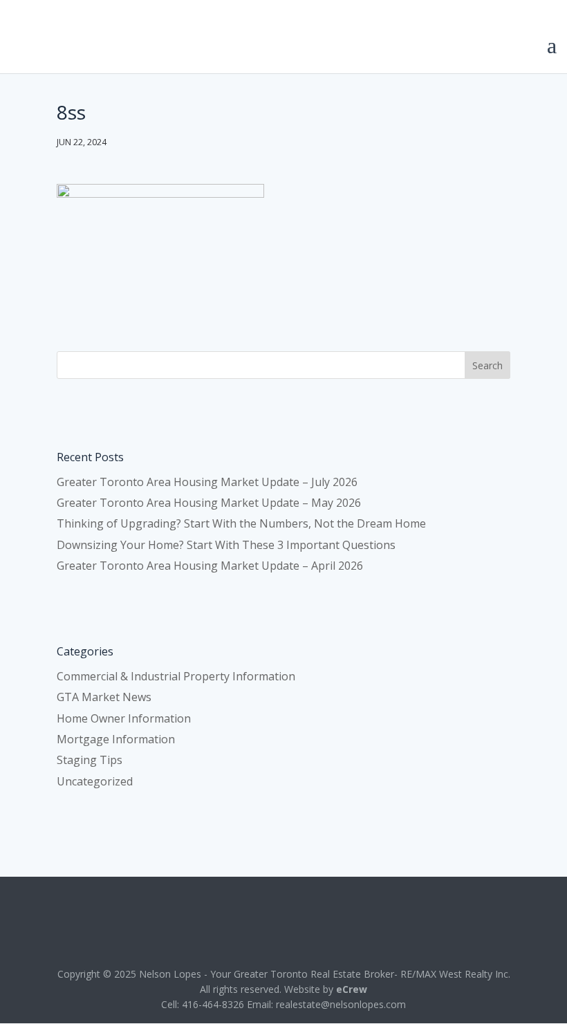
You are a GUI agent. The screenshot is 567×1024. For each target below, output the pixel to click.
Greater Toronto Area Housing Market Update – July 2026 (207, 482)
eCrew (351, 989)
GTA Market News (104, 697)
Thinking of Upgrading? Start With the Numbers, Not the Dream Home (241, 523)
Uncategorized (95, 781)
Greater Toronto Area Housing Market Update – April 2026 (210, 565)
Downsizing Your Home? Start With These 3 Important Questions (226, 544)
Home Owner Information (124, 718)
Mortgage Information (116, 739)
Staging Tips (89, 759)
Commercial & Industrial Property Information (176, 676)
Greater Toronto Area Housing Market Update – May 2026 (209, 502)
